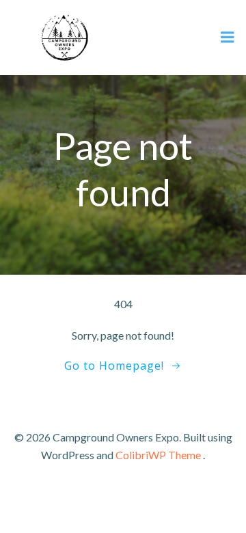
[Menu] (227, 37)
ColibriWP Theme (158, 454)
